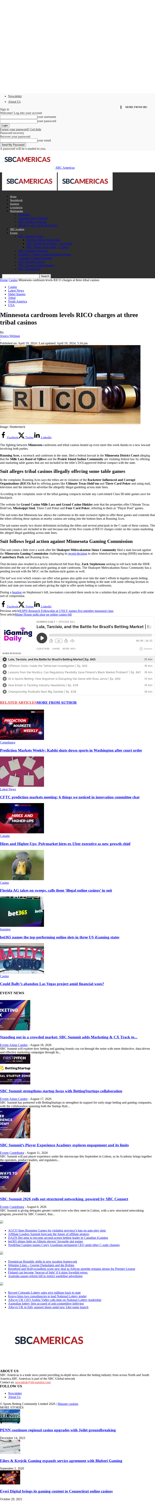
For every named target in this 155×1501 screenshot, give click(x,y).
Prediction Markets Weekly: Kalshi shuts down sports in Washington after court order (71, 750)
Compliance (7, 742)
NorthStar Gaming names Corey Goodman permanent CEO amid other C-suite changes (64, 1245)
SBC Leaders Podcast (32, 221)
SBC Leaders (17, 229)
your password (46, 121)
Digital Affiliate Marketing (43, 240)
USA (11, 305)
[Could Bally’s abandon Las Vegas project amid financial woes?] (22, 972)
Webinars (24, 214)
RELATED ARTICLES (18, 703)
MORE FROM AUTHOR (57, 703)
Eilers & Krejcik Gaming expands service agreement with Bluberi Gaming (61, 1461)
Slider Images (16, 294)
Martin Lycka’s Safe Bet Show (37, 225)
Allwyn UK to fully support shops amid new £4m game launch (48, 1307)
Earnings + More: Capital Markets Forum (44, 254)
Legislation (16, 207)
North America (17, 301)
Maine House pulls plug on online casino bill (43, 614)
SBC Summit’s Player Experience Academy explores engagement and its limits (64, 1145)
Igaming (14, 203)
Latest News (16, 290)
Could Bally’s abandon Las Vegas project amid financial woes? (52, 984)
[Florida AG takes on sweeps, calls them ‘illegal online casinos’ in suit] (22, 879)
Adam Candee (18, 1045)
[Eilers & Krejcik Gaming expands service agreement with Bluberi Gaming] (10, 1453)
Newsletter (15, 96)
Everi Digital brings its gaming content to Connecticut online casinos (56, 1491)
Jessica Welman (10, 336)
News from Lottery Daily (37, 1284)
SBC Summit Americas (33, 250)
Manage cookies (68, 1404)
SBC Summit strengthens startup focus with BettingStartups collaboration (61, 1091)
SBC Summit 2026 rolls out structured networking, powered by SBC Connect (64, 1199)
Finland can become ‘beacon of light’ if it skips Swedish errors (48, 1272)
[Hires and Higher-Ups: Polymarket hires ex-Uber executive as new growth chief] (22, 832)
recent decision (77, 553)
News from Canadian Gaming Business (50, 1222)
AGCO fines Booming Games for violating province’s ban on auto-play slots (57, 1230)
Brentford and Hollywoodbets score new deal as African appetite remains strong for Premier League (71, 1269)
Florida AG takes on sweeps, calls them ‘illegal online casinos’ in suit (56, 890)
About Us (14, 101)
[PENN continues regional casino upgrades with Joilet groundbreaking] (10, 1422)
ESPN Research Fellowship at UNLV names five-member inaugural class (66, 611)
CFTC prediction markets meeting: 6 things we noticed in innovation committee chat (69, 797)
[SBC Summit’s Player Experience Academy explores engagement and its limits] (15, 1137)
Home (13, 196)
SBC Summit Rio (29, 269)
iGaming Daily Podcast (33, 218)
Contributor (16, 1152)
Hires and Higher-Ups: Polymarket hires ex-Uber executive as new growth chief (65, 844)
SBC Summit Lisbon (31, 261)
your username (46, 116)
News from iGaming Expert (39, 1253)
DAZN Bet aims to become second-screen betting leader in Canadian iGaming (58, 1237)
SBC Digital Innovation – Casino (47, 247)
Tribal (12, 298)
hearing (17, 592)
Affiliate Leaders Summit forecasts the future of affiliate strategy (48, 1234)
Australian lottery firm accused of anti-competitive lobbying (46, 1303)
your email (44, 140)
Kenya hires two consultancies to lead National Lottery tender (47, 1296)
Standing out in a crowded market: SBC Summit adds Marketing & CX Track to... (68, 1037)
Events (14, 232)
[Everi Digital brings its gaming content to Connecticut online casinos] (10, 1483)
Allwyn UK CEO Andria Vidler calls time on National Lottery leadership (54, 1300)
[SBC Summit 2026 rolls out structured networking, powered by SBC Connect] (15, 1191)
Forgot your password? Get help (20, 129)
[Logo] (30, 189)
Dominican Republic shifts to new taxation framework (42, 1261)
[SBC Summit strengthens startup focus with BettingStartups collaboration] (15, 1083)
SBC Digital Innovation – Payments (49, 243)
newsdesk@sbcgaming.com (33, 1382)
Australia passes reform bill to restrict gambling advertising (45, 1276)
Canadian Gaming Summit (35, 258)
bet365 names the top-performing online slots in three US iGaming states (59, 937)
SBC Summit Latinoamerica (36, 265)
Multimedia (16, 211)
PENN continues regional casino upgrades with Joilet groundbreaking (58, 1430)
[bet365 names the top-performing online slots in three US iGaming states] (22, 925)
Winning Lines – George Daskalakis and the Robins (41, 1265)
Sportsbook (16, 200)
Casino (13, 280)
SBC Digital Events (30, 236)
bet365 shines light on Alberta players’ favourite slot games (45, 1241)
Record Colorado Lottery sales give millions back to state (44, 1292)
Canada (5, 836)
